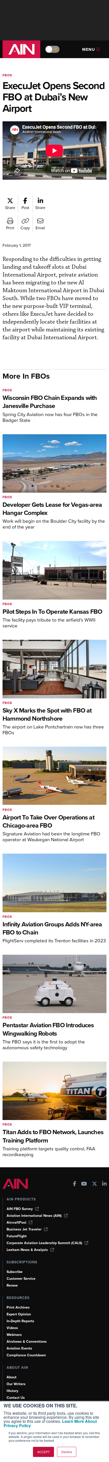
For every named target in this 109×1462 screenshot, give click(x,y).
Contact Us (16, 1398)
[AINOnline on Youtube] (84, 1184)
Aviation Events (19, 1348)
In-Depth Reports (20, 1321)
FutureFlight (17, 1236)
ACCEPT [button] (43, 1452)
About (11, 1377)
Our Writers (16, 1384)
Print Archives (18, 1307)
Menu (88, 49)
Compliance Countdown (26, 1355)
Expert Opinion (19, 1314)
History (12, 1391)
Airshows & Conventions (27, 1341)
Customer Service (21, 1278)
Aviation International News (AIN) (34, 1216)
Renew (12, 1285)
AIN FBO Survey (20, 1209)
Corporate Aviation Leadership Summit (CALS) (44, 1243)
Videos (12, 1328)
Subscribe (15, 1272)
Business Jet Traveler (24, 1229)
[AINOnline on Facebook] (74, 1184)
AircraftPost (16, 1222)
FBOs (7, 75)
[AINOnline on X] (94, 1184)
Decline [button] (66, 1452)
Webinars (14, 1335)
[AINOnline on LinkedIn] (104, 1184)
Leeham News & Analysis (27, 1250)
